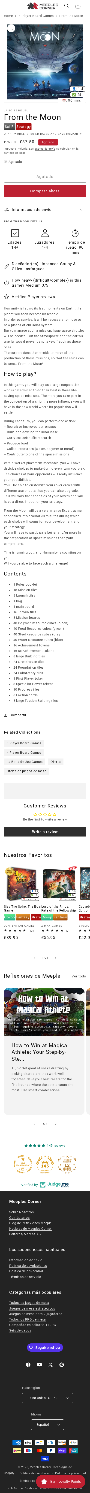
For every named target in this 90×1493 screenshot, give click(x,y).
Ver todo (79, 976)
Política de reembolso (35, 1473)
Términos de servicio (25, 1277)
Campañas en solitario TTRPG (32, 1325)
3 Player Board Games (36, 16)
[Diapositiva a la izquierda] (34, 958)
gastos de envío (45, 148)
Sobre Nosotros (21, 1212)
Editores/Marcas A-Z (25, 1234)
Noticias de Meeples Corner (30, 1228)
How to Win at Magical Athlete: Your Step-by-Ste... (40, 1052)
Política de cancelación (67, 1488)
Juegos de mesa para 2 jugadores (35, 1314)
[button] (10, 5)
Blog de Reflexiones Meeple (30, 1223)
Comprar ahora (45, 191)
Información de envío (25, 1260)
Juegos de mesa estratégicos (32, 1308)
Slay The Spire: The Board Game (24, 908)
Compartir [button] (18, 715)
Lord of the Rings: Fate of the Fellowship (58, 908)
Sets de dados (20, 1330)
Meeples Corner (40, 1467)
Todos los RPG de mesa (27, 1319)
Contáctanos (19, 1217)
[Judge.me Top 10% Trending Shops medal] (73, 1164)
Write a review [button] (45, 832)
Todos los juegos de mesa (29, 1303)
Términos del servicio (33, 1480)
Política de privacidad (26, 1271)
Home (8, 16)
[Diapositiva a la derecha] (56, 958)
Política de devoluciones (28, 1265)
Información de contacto (28, 1488)
